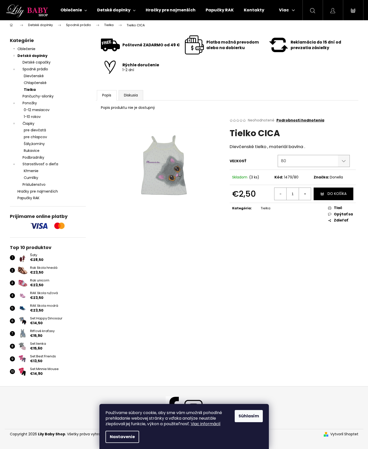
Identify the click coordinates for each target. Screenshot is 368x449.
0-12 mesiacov (37, 109)
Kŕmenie (31, 170)
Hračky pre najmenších (37, 191)
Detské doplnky (32, 55)
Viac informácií (206, 424)
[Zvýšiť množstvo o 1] (305, 194)
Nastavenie (122, 437)
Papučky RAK (28, 197)
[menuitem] (73, 10)
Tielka (30, 89)
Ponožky (30, 103)
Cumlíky (31, 177)
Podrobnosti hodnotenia (300, 120)
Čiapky (28, 123)
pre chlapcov (35, 136)
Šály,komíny (34, 143)
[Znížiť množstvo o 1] (280, 194)
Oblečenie (26, 48)
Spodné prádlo (35, 69)
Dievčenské (34, 75)
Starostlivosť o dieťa (40, 164)
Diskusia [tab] (131, 95)
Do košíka (337, 193)
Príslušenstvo (34, 184)
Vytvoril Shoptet (344, 434)
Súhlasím (249, 416)
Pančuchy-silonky (38, 96)
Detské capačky (37, 62)
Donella (336, 177)
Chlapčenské (35, 82)
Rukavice (31, 150)
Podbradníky (33, 157)
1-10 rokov (32, 116)
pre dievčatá (35, 130)
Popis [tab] (106, 95)
